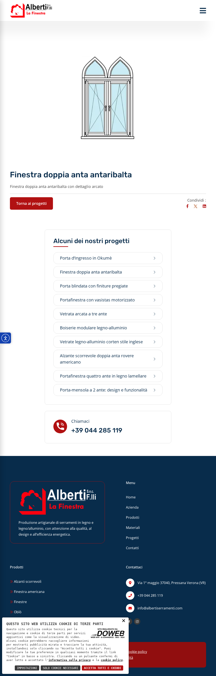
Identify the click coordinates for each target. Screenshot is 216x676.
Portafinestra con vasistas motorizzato (97, 300)
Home (131, 497)
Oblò (17, 612)
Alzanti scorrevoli (27, 581)
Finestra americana (29, 591)
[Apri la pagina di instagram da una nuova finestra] (137, 621)
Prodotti (132, 517)
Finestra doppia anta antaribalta (91, 272)
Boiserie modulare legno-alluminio (93, 328)
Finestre (20, 601)
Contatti (132, 548)
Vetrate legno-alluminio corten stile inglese (101, 342)
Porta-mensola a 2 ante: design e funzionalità (103, 390)
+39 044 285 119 (96, 430)
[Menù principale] (203, 10)
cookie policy (112, 660)
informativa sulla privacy (70, 660)
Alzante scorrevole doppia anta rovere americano (97, 359)
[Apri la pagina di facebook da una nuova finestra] (129, 621)
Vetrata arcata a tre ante (83, 314)
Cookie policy (136, 651)
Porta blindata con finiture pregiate (94, 286)
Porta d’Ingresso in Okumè (86, 258)
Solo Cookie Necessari (60, 668)
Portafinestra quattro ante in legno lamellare (103, 376)
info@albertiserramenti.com (160, 608)
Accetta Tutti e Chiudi (102, 668)
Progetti (132, 537)
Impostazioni (27, 668)
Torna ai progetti (31, 203)
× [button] (124, 620)
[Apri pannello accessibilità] (5, 338)
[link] (187, 206)
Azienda (132, 507)
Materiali (133, 527)
